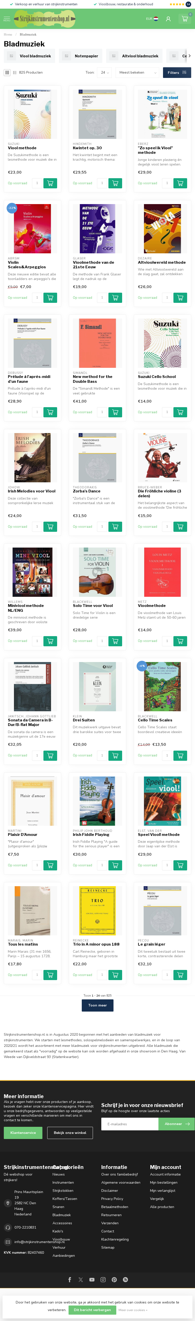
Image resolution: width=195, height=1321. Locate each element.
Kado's (58, 1231)
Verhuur (59, 1247)
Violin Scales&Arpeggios (27, 264)
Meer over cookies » (133, 1310)
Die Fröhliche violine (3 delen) (159, 493)
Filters (174, 72)
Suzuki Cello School (157, 376)
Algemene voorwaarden (120, 1182)
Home (8, 34)
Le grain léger (151, 944)
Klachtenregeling (115, 1239)
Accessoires (62, 1223)
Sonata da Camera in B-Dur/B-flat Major (30, 722)
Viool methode (22, 148)
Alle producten (162, 1206)
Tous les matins (23, 944)
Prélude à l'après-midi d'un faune (29, 379)
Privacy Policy (112, 1198)
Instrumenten (63, 1182)
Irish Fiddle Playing (91, 834)
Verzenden (110, 1223)
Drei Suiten (84, 720)
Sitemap (108, 1247)
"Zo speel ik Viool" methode (155, 150)
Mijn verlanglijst (162, 1190)
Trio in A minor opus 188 (96, 944)
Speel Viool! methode (159, 834)
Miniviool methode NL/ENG (26, 608)
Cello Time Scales (155, 720)
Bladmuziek (28, 34)
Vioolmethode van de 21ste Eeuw (93, 264)
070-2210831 (25, 1227)
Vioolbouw (61, 1239)
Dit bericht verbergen (92, 1310)
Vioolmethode (152, 605)
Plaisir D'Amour (22, 834)
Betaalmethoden (114, 1206)
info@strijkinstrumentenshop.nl (39, 1242)
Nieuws (59, 1174)
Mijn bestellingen (163, 1182)
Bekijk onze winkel (70, 1132)
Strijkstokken (63, 1190)
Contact (107, 1231)
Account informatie (165, 1174)
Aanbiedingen (64, 1255)
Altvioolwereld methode (162, 262)
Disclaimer (109, 1190)
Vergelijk (157, 1198)
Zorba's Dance (87, 491)
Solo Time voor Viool (93, 605)
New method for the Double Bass (92, 379)
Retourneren (111, 1215)
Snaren (58, 1206)
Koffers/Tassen (65, 1198)
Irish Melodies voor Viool (31, 491)
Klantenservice (23, 1132)
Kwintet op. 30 (87, 148)
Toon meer (97, 1005)
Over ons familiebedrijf (119, 1174)
